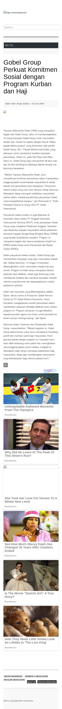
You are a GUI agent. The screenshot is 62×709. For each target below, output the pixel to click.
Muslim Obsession (14, 680)
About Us (31, 681)
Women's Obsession (36, 676)
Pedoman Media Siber (47, 681)
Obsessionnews (13, 676)
